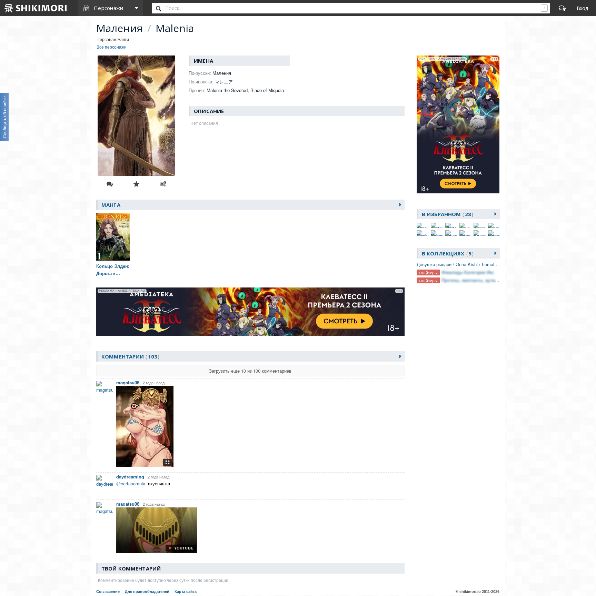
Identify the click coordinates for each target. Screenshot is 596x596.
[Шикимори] (36, 8)
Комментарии (129, 356)
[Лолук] (479, 233)
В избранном (446, 214)
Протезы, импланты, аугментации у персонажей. (492, 280)
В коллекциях (446, 253)
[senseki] (451, 233)
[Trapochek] (465, 233)
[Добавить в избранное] (136, 184)
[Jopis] (465, 225)
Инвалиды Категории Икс (467, 272)
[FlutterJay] (451, 225)
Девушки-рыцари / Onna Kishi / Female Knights (465, 264)
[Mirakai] (422, 233)
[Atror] (422, 225)
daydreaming (130, 476)
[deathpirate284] (437, 225)
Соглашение (108, 591)
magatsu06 (127, 382)
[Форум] (562, 8)
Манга (110, 204)
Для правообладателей (147, 591)
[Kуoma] (494, 225)
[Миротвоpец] (494, 233)
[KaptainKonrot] (479, 225)
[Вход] (582, 8)
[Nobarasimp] (437, 233)
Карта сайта (186, 591)
